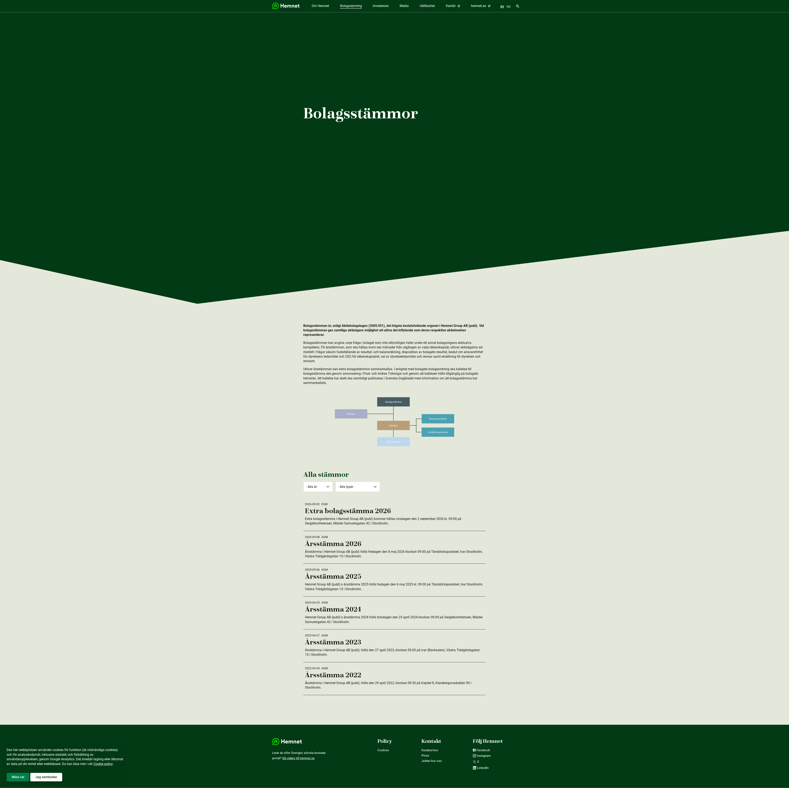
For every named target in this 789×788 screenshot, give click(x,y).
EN (508, 6)
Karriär (451, 6)
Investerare (381, 6)
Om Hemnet (320, 6)
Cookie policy (103, 764)
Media (404, 6)
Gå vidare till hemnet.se (298, 758)
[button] (18, 777)
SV (502, 6)
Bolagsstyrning (351, 6)
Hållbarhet (427, 6)
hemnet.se (479, 6)
